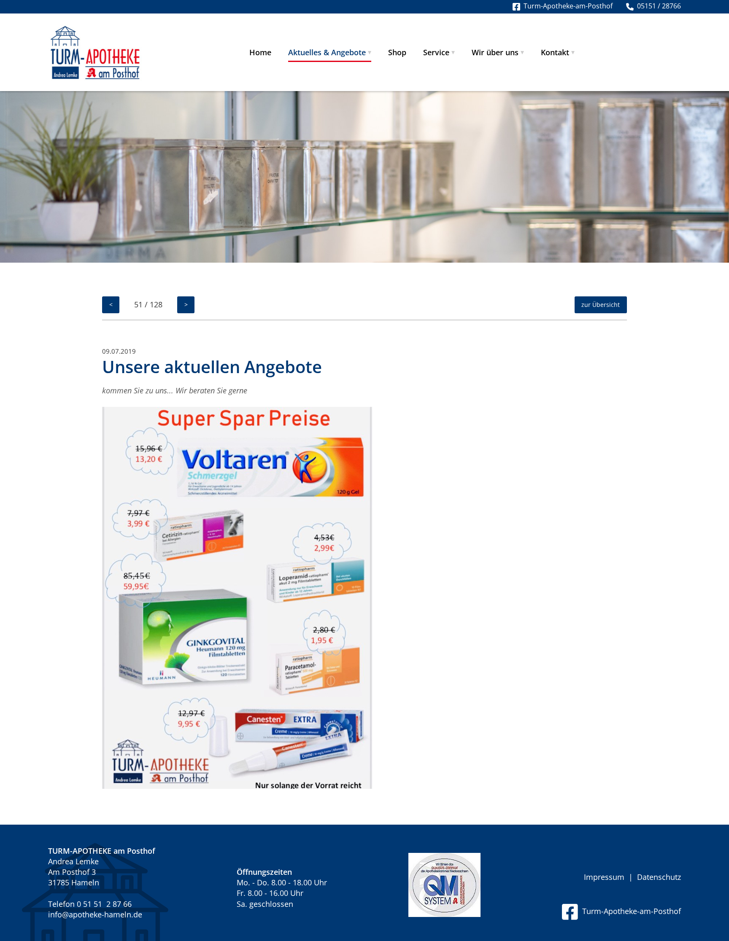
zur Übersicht (600, 305)
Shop (397, 52)
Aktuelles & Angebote (327, 52)
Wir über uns (495, 52)
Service (436, 52)
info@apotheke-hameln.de (95, 914)
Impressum (604, 877)
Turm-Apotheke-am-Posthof (629, 911)
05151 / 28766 (657, 6)
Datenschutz (659, 877)
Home (260, 52)
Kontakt (555, 52)
